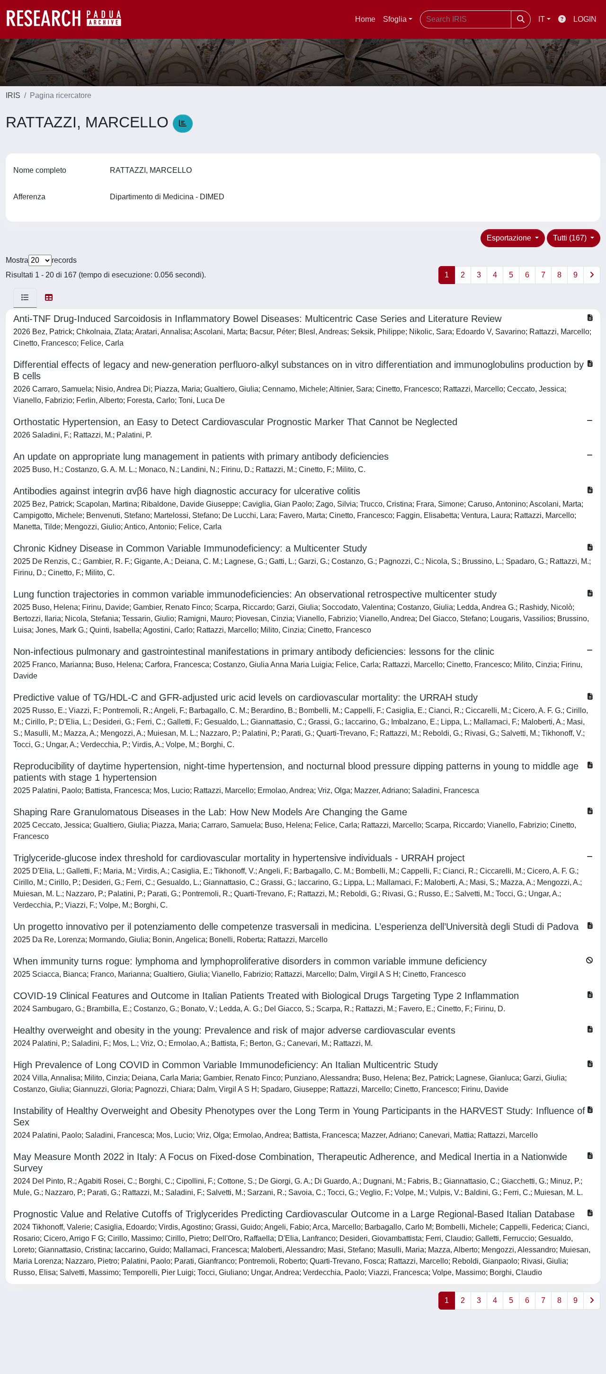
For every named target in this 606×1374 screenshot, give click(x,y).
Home (365, 19)
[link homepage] (69, 19)
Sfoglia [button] (395, 19)
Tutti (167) (570, 238)
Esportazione (510, 238)
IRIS (13, 95)
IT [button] (541, 19)
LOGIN (585, 19)
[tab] (25, 298)
